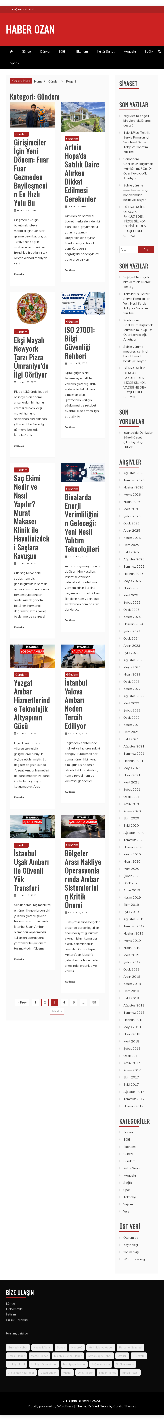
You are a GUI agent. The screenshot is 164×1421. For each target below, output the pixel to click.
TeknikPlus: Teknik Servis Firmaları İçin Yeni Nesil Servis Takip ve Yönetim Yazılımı (136, 142)
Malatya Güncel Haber (68, 1355)
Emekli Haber (16, 1355)
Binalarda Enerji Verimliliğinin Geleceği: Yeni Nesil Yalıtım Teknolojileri (82, 522)
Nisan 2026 (131, 502)
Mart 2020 (131, 869)
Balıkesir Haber (17, 1347)
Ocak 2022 (131, 717)
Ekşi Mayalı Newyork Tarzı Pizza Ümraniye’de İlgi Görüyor (31, 357)
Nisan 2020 (131, 861)
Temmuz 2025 (134, 566)
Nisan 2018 (131, 1034)
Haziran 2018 (133, 1020)
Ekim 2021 (131, 732)
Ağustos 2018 (133, 1005)
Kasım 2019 (132, 897)
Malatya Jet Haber (74, 1364)
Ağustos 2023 (133, 660)
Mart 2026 (131, 509)
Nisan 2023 (131, 674)
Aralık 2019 (131, 890)
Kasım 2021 (132, 725)
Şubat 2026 (132, 516)
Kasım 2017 (132, 1070)
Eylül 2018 (131, 998)
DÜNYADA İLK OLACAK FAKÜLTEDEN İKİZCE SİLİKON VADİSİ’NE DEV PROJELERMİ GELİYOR (134, 221)
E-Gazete (139, 1355)
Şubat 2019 (132, 962)
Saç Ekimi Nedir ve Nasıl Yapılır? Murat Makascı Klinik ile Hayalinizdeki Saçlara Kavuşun (31, 516)
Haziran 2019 (133, 933)
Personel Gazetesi (130, 1347)
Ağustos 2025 (133, 559)
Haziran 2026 (133, 487)
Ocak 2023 (131, 682)
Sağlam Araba (125, 1364)
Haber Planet (107, 1372)
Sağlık (149, 51)
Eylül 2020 (131, 825)
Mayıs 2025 (132, 581)
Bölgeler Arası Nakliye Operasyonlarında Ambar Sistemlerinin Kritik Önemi (83, 879)
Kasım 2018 (132, 984)
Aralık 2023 (131, 646)
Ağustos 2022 (133, 696)
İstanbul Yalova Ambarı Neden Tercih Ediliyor (76, 704)
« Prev (22, 1002)
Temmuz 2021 (134, 753)
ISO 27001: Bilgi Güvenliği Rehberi (80, 342)
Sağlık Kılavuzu (101, 1364)
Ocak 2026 (131, 523)
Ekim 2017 (131, 1077)
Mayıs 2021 (132, 768)
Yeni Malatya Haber (101, 1347)
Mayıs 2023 (132, 667)
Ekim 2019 (131, 905)
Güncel (26, 51)
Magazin (129, 51)
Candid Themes (124, 1406)
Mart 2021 (131, 782)
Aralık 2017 (131, 1063)
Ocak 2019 (131, 969)
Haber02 (76, 1347)
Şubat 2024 (132, 631)
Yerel (126, 1211)
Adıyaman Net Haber (21, 1372)
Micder (67, 1372)
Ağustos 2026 (133, 473)
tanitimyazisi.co (17, 1333)
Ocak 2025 (131, 610)
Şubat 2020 (132, 876)
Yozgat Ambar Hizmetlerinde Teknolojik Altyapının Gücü (32, 704)
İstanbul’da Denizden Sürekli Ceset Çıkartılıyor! (138, 437)
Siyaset (128, 83)
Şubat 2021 (132, 789)
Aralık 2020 (131, 804)
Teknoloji (129, 1197)
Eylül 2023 (131, 653)
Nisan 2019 (131, 948)
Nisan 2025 (131, 588)
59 (94, 1002)
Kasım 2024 (132, 617)
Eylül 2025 (131, 552)
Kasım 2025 (132, 538)
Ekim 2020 (131, 818)
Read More (19, 274)
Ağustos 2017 (133, 1092)
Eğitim (62, 51)
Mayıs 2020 (132, 854)
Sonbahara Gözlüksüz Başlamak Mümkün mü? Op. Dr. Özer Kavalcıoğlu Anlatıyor (138, 168)
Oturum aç (130, 1238)
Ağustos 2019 (133, 919)
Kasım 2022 (132, 689)
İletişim (11, 1314)
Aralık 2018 (131, 977)
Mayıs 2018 (132, 1027)
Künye (10, 1303)
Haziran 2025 (133, 574)
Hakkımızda (14, 1309)
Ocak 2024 (131, 638)
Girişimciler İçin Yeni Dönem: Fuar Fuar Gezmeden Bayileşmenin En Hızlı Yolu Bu (31, 172)
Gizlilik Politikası (17, 1320)
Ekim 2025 (131, 545)
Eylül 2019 (131, 912)
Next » (57, 1011)
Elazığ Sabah (49, 1372)
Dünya (45, 51)
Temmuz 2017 (134, 1099)
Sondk (61, 1347)
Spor (13, 63)
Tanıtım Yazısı (130, 1372)
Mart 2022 (131, 703)
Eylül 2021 (131, 739)
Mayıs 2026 (132, 494)
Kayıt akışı (130, 1245)
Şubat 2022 (132, 710)
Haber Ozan (30, 28)
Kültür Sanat (106, 51)
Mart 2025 (131, 595)
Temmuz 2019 (134, 926)
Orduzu (122, 1355)
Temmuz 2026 (134, 480)
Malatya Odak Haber (44, 1364)
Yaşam (128, 1204)
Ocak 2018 (131, 1056)
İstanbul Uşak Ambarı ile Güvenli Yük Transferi (31, 870)
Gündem (21, 134)
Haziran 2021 (133, 761)
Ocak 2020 (131, 883)
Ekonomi (82, 51)
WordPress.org (134, 1259)
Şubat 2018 (132, 1048)
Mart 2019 (131, 955)
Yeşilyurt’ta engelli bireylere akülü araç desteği (137, 120)
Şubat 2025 (132, 602)
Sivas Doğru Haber (99, 1355)
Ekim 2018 (131, 991)
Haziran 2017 (133, 1106)
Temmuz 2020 (134, 840)
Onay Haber (85, 1372)
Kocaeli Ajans (42, 1347)
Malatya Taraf (16, 1364)
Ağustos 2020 (133, 833)
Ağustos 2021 (133, 746)
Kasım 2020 (132, 811)
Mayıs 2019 (132, 941)
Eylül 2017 (131, 1084)
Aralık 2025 (131, 530)
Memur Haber (39, 1355)
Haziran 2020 (133, 847)
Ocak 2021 (131, 797)
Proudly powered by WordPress (51, 1406)
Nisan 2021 (131, 775)
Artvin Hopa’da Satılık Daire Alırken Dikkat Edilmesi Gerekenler (82, 172)
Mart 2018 (131, 1041)
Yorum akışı (131, 1252)
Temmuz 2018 (134, 1012)
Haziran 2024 (133, 624)
